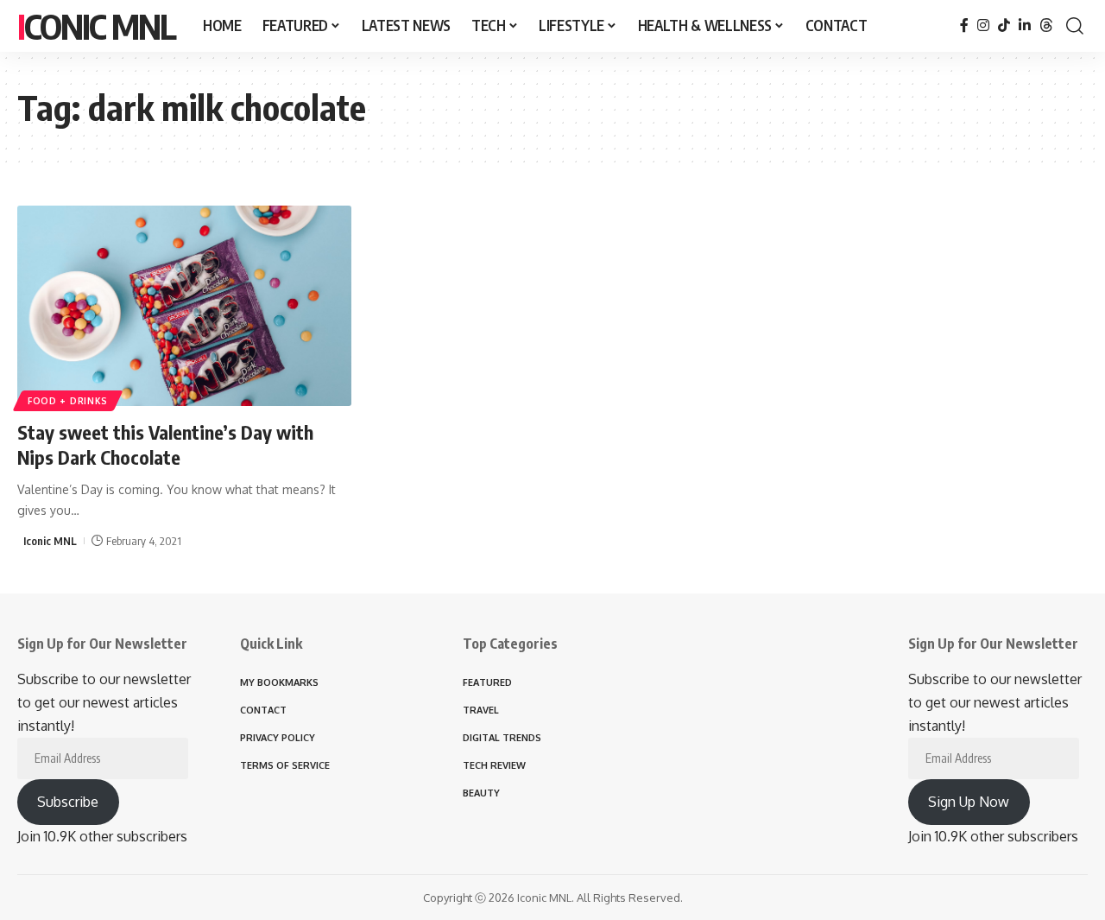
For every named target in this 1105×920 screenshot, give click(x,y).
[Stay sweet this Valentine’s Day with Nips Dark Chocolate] (184, 306)
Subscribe (67, 801)
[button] (1074, 26)
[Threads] (1046, 25)
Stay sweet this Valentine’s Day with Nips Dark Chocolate (165, 444)
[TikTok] (1004, 25)
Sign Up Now (968, 801)
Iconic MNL (96, 26)
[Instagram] (983, 25)
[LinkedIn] (1024, 25)
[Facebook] (964, 25)
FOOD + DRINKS (68, 401)
